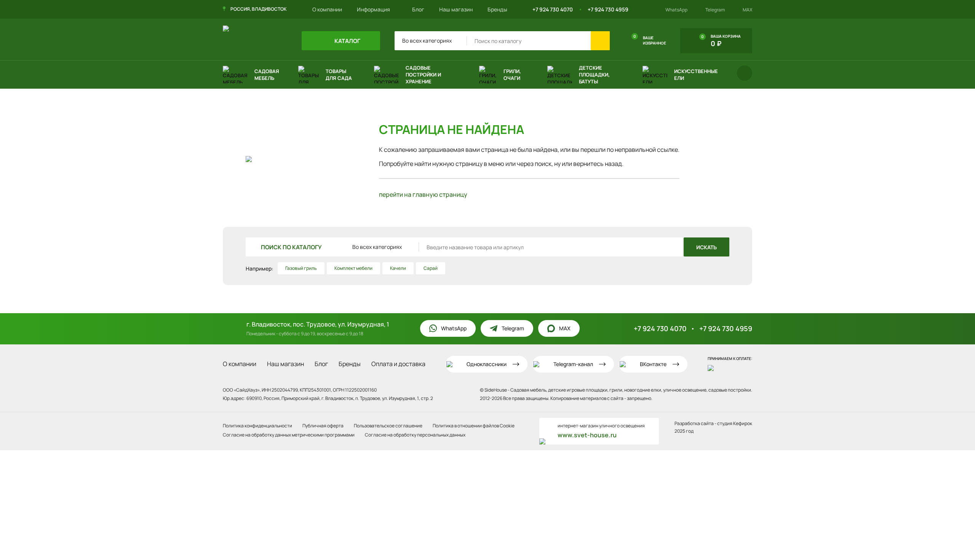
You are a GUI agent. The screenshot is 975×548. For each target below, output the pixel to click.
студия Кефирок (734, 423)
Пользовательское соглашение (388, 425)
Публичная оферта (323, 425)
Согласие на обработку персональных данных (415, 435)
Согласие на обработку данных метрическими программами (289, 435)
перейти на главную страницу (423, 194)
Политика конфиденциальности (257, 425)
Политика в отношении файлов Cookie (474, 425)
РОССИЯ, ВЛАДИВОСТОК (258, 9)
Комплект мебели (353, 268)
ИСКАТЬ (706, 247)
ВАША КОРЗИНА (721, 40)
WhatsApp (676, 10)
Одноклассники (487, 364)
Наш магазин (456, 9)
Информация (374, 9)
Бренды (497, 9)
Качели (398, 268)
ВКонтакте (653, 364)
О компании (327, 9)
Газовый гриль (301, 268)
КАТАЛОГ (346, 41)
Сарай (431, 268)
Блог (418, 9)
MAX (747, 10)
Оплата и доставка (398, 364)
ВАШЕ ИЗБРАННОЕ (649, 39)
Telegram (715, 10)
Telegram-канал (573, 364)
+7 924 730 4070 (552, 9)
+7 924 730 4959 (608, 9)
